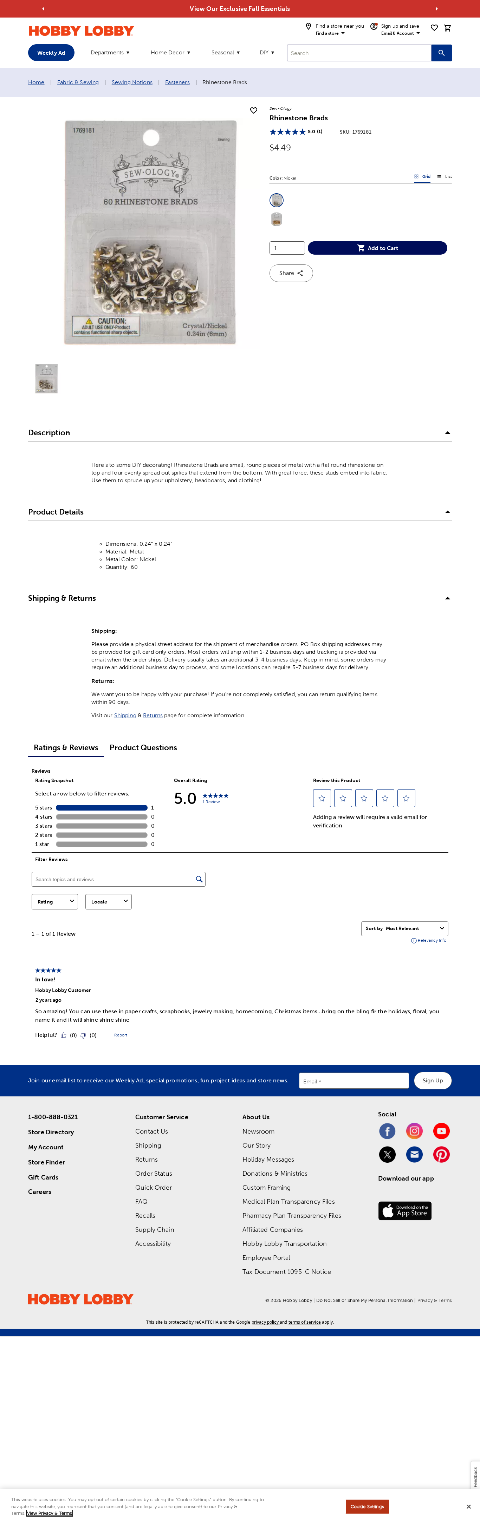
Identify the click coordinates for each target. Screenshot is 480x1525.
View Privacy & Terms (49, 1513)
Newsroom (258, 1131)
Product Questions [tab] (143, 747)
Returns (153, 715)
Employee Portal (266, 1257)
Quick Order (153, 1187)
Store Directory (51, 1132)
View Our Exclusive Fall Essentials (240, 8)
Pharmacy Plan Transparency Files (291, 1215)
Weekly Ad (51, 52)
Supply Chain (154, 1229)
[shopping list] (434, 28)
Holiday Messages (268, 1159)
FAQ (141, 1201)
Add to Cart (383, 248)
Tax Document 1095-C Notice (286, 1271)
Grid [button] (422, 178)
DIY (264, 52)
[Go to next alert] (437, 9)
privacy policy (265, 1322)
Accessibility (153, 1243)
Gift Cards (43, 1177)
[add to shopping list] (253, 110)
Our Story (256, 1145)
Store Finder (46, 1162)
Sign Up (433, 1080)
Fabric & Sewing (78, 82)
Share (286, 273)
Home (36, 82)
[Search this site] (442, 53)
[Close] (468, 1506)
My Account (46, 1147)
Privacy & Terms (434, 1300)
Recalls (145, 1215)
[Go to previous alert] (43, 9)
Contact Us (151, 1131)
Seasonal (223, 52)
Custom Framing (266, 1187)
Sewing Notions (132, 82)
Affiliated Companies (272, 1229)
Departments (107, 52)
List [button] (444, 178)
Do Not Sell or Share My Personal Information (364, 1300)
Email (310, 1081)
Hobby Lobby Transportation (284, 1243)
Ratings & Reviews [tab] (66, 747)
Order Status (153, 1173)
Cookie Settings (367, 1506)
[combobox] (359, 53)
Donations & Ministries (274, 1173)
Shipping (125, 715)
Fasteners (177, 82)
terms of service (304, 1322)
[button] (277, 200)
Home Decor (167, 52)
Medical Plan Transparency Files (288, 1201)
